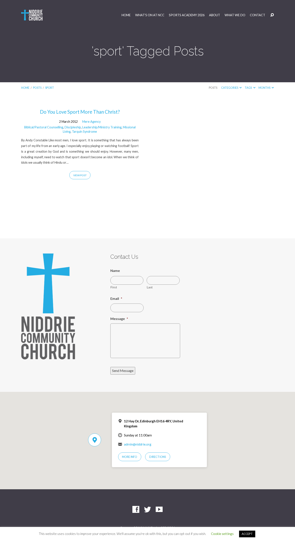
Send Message (122, 370)
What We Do (235, 15)
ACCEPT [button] (247, 534)
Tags (248, 87)
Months (265, 87)
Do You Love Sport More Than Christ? (80, 112)
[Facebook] (135, 509)
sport (49, 87)
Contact (257, 15)
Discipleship (73, 127)
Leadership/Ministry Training (102, 127)
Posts (37, 87)
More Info (129, 457)
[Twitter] (147, 509)
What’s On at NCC (149, 15)
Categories (230, 87)
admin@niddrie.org (137, 444)
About (214, 15)
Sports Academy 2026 (187, 15)
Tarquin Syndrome (84, 131)
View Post (80, 175)
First (114, 287)
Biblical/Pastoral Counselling (43, 127)
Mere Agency (91, 121)
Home (126, 15)
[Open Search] (272, 15)
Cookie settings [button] (222, 534)
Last (150, 287)
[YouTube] (159, 509)
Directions (157, 457)
